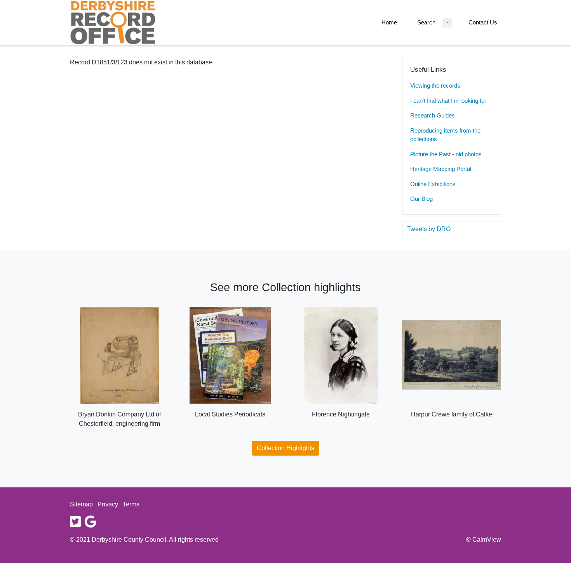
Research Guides (432, 115)
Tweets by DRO (429, 229)
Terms (131, 504)
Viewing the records (435, 85)
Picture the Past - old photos (446, 154)
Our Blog (421, 198)
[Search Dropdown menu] (447, 23)
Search (426, 22)
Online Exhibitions (433, 184)
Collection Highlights (285, 448)
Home (389, 22)
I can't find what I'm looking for (448, 100)
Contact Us (482, 22)
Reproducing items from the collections (445, 135)
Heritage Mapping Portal (440, 169)
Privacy (107, 504)
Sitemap (81, 504)
